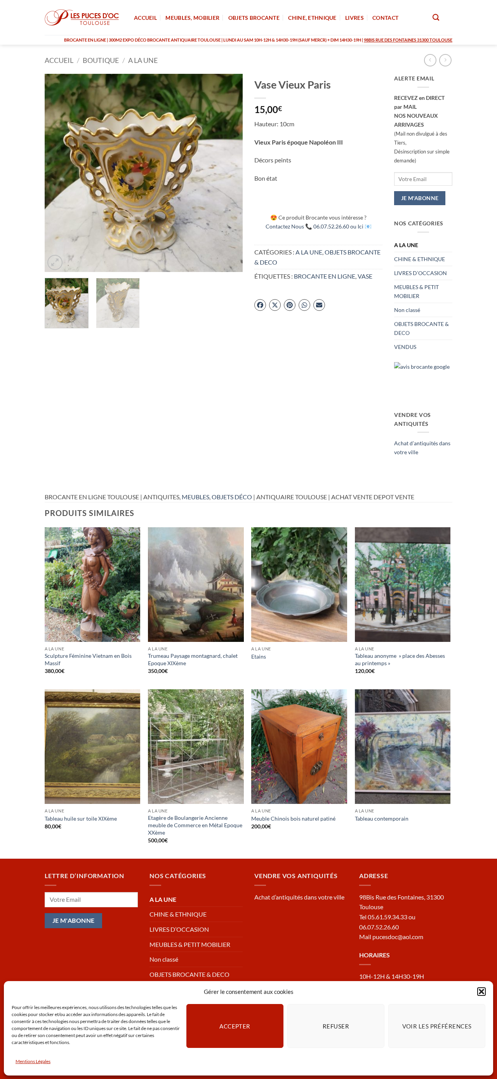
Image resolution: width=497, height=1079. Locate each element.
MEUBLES (195, 496)
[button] (481, 991)
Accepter (234, 1025)
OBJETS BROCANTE (254, 17)
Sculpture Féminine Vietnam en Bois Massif (88, 659)
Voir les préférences (437, 1025)
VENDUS (405, 346)
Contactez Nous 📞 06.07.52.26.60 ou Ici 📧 (319, 226)
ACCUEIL (145, 17)
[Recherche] (436, 18)
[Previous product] (445, 60)
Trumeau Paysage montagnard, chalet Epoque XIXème (193, 659)
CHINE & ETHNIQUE (419, 259)
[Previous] (58, 173)
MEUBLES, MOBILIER (192, 17)
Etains (258, 656)
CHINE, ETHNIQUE (312, 17)
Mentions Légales (33, 1061)
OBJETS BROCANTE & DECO (421, 328)
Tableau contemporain (381, 818)
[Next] (229, 173)
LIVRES (354, 17)
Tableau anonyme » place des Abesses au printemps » (400, 659)
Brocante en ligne (324, 276)
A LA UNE (143, 60)
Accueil (59, 60)
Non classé (407, 310)
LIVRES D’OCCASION (420, 273)
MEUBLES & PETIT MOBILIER (416, 291)
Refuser (336, 1025)
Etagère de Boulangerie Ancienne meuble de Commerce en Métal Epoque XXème (195, 824)
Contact (385, 17)
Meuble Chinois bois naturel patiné (293, 818)
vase (365, 276)
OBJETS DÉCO (232, 496)
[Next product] (430, 60)
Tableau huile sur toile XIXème (81, 818)
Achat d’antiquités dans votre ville (299, 897)
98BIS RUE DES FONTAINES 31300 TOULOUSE (408, 39)
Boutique (101, 60)
